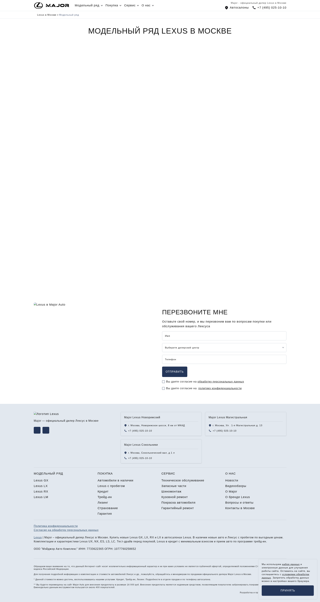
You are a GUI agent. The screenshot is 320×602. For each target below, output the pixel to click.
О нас (230, 473)
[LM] (256, 82)
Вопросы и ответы (239, 502)
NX (96, 541)
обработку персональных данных (221, 381)
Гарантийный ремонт (177, 508)
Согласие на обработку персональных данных (66, 530)
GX (41, 109)
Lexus (38, 537)
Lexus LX (45, 211)
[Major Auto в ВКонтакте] (37, 430)
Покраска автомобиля (178, 502)
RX (170, 109)
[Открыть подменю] (101, 5)
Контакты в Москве (240, 508)
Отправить (175, 371)
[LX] (127, 82)
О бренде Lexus (237, 497)
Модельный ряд (48, 473)
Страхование (108, 508)
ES (102, 541)
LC (113, 541)
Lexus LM (46, 263)
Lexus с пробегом (111, 486)
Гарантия (105, 513)
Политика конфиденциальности (56, 526)
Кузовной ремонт (174, 497)
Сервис (168, 473)
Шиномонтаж (171, 491)
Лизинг (103, 502)
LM (234, 109)
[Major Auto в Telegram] (45, 430)
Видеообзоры (235, 486)
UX (91, 541)
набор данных (291, 564)
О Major (231, 491)
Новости (231, 480)
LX (105, 109)
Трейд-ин (105, 497)
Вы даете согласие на (205, 381)
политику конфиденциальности (220, 388)
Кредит (103, 491)
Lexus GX (46, 185)
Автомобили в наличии (115, 480)
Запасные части (173, 486)
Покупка (105, 473)
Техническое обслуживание (182, 480)
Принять (288, 590)
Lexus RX (46, 237)
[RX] (192, 82)
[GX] (63, 82)
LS (108, 541)
